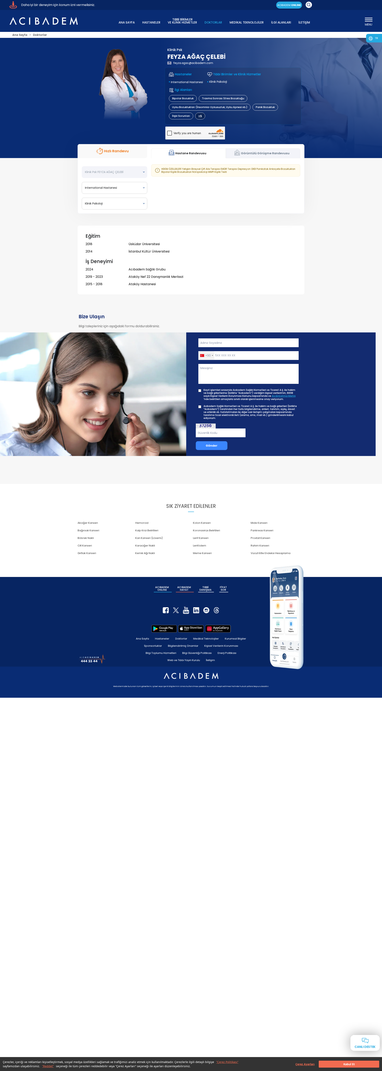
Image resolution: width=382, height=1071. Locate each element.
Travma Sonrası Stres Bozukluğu (223, 98)
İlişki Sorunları (181, 116)
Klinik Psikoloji (218, 82)
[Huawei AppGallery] (218, 629)
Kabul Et (349, 1064)
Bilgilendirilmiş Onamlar (183, 646)
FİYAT (223, 588)
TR (376, 38)
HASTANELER (151, 22)
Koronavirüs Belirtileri (206, 530)
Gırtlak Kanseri (87, 553)
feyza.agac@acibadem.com (193, 63)
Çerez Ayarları (305, 1064)
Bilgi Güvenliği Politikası (197, 653)
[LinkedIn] (196, 610)
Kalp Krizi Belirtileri (146, 530)
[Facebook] (166, 610)
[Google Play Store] (164, 629)
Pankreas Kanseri (262, 530)
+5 (200, 116)
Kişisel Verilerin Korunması (221, 646)
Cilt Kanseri (85, 545)
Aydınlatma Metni (283, 396)
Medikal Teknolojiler (206, 639)
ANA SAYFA (127, 22)
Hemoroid (141, 523)
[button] (206, 355)
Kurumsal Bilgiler (235, 639)
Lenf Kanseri (201, 538)
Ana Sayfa (142, 639)
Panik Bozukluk (265, 107)
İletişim (210, 660)
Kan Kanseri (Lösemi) (149, 538)
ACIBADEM (289, 5)
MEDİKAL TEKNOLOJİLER (247, 22)
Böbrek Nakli (86, 538)
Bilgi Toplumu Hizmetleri (161, 653)
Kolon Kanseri (202, 523)
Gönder (211, 446)
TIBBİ (205, 588)
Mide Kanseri (259, 523)
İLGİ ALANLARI (281, 22)
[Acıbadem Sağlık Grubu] (44, 21)
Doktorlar (181, 639)
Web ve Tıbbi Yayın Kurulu (183, 660)
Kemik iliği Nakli (145, 553)
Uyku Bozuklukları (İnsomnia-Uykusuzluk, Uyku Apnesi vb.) (209, 107)
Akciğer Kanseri (88, 523)
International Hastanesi (187, 82)
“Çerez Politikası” (227, 1062)
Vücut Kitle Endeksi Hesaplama (270, 553)
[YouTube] (186, 610)
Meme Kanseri (202, 553)
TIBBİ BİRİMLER (182, 20)
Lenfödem (199, 545)
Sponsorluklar (153, 646)
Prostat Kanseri (260, 538)
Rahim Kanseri (260, 545)
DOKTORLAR (213, 22)
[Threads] (216, 610)
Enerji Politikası (227, 653)
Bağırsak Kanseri (88, 530)
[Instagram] (206, 610)
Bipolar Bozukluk (183, 98)
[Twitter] (176, 610)
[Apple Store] (191, 629)
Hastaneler (162, 639)
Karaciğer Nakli (145, 545)
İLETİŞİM (304, 22)
